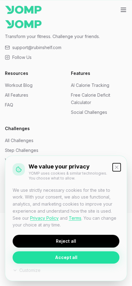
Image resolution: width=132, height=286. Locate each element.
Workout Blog (19, 85)
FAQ (9, 104)
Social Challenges (89, 112)
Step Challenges (21, 150)
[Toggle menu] (123, 10)
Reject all (66, 241)
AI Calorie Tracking (90, 85)
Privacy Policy (44, 218)
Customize (30, 270)
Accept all (66, 257)
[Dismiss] (117, 167)
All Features (16, 95)
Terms (75, 218)
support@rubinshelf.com (36, 47)
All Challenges (19, 140)
